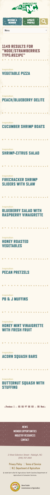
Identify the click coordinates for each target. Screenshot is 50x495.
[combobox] (25, 30)
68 (29, 406)
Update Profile (31, 21)
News (25, 427)
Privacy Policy (15, 464)
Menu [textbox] (7, 30)
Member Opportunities (25, 431)
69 (32, 406)
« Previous (8, 406)
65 (19, 406)
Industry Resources (25, 435)
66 (23, 406)
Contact (25, 439)
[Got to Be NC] (25, 8)
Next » (43, 406)
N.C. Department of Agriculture (26, 468)
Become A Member (12, 21)
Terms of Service (33, 464)
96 (38, 406)
